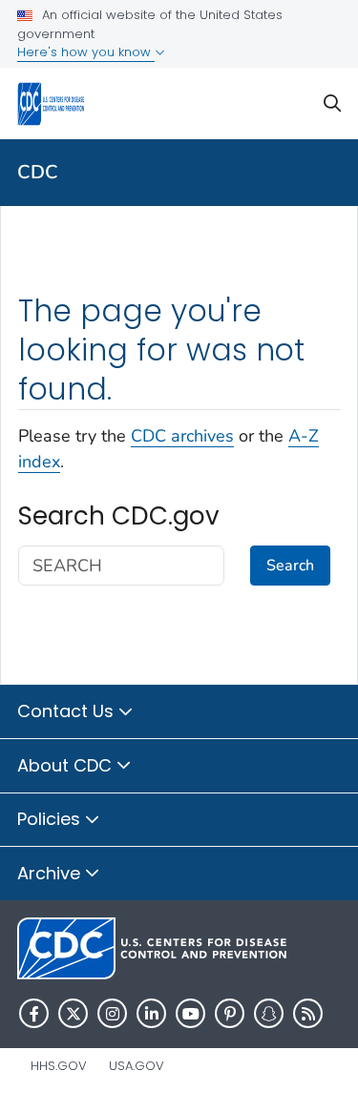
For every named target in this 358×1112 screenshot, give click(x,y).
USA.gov (136, 1066)
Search (290, 565)
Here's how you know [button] (86, 52)
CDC (37, 172)
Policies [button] (51, 819)
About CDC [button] (66, 765)
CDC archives (182, 435)
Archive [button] (51, 873)
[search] (332, 103)
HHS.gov (59, 1066)
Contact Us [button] (67, 711)
